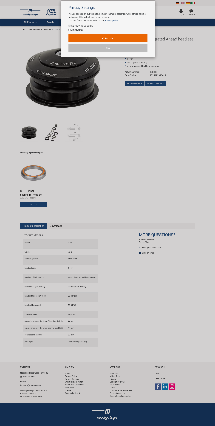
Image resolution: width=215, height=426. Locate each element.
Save (108, 48)
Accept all (109, 38)
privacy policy (111, 20)
